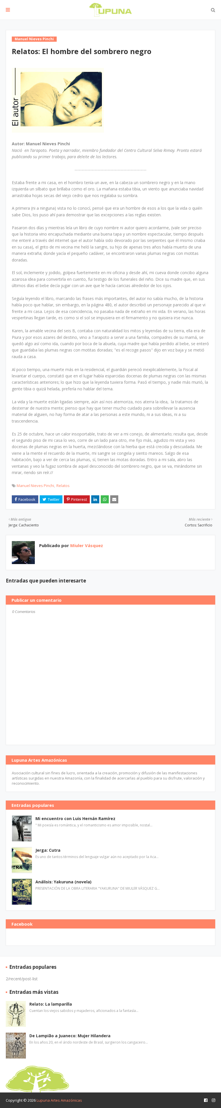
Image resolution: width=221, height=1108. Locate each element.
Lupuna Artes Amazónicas (59, 1100)
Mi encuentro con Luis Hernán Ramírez (75, 818)
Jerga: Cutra (47, 850)
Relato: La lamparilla (50, 1004)
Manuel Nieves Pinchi (35, 485)
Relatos (63, 485)
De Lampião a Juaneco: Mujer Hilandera (69, 1035)
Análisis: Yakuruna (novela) (63, 882)
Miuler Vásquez (86, 545)
